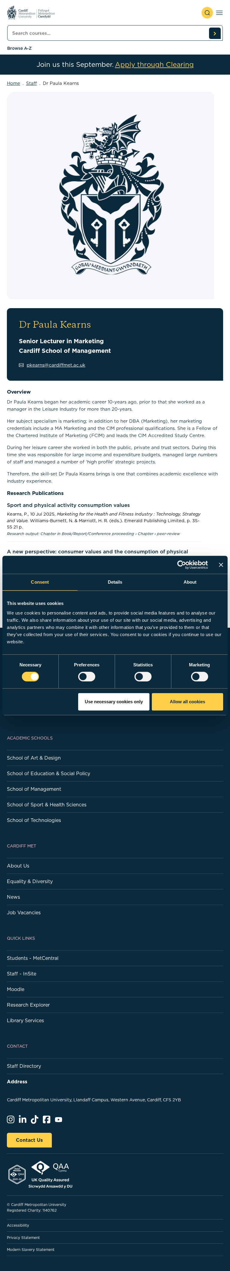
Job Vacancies (24, 912)
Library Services (25, 1020)
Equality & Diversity (30, 881)
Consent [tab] (40, 582)
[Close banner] (221, 565)
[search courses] (214, 33)
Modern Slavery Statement (31, 1249)
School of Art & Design (34, 758)
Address (17, 1081)
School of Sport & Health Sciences (47, 804)
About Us (18, 865)
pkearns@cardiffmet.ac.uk (56, 365)
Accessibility (18, 1225)
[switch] (86, 676)
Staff (31, 83)
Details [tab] (115, 582)
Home (13, 83)
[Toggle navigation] (219, 13)
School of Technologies (34, 820)
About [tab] (190, 582)
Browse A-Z (19, 48)
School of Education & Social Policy (48, 773)
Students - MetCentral (32, 958)
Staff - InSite (21, 973)
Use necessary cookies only (114, 701)
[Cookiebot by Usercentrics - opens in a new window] (181, 564)
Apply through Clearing (154, 65)
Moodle (15, 989)
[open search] (207, 13)
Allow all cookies (187, 701)
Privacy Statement (23, 1237)
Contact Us (29, 1140)
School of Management (34, 789)
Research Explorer (28, 1005)
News (13, 897)
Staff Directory (24, 1066)
